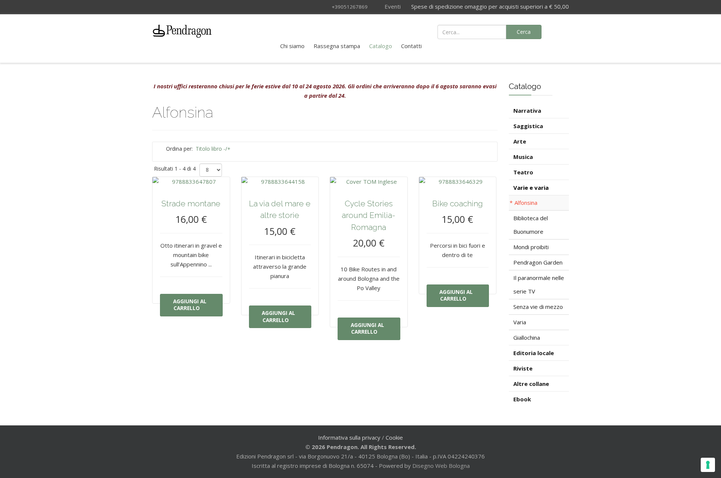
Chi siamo (292, 46)
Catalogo (380, 46)
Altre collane (531, 383)
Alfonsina (525, 202)
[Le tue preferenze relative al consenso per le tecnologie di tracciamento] (708, 465)
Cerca (524, 31)
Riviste (522, 368)
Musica (523, 156)
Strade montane (190, 203)
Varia (519, 322)
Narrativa (527, 110)
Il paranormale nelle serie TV (538, 284)
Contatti (411, 46)
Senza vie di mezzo (538, 306)
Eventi (392, 6)
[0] (560, 31)
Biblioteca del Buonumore (530, 224)
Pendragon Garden (538, 262)
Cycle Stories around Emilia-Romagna (368, 215)
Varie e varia (531, 187)
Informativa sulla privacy (349, 437)
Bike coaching (457, 203)
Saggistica (528, 126)
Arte (519, 141)
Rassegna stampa (337, 46)
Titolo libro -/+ (213, 148)
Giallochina (526, 337)
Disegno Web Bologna (441, 465)
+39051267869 (350, 6)
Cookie (394, 437)
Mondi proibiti (531, 247)
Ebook (522, 399)
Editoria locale (533, 353)
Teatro (523, 172)
